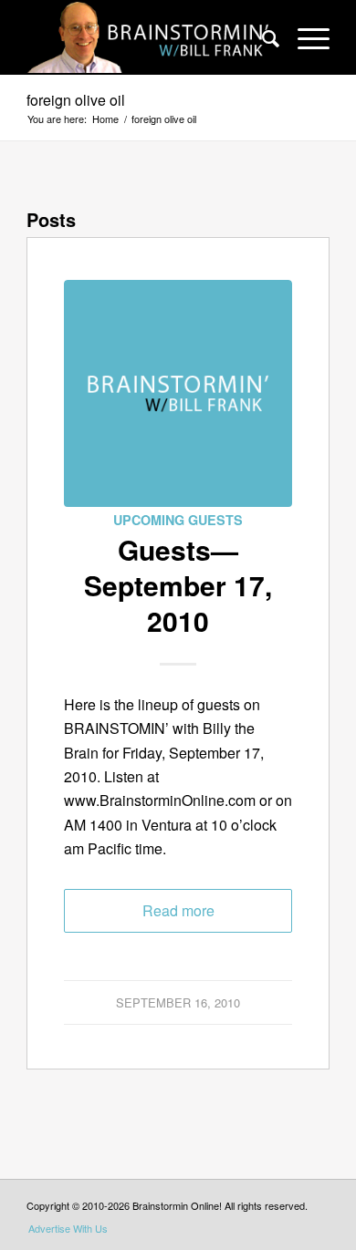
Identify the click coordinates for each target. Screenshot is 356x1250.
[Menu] (304, 37)
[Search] (261, 37)
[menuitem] (261, 37)
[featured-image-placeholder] (178, 394)
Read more (178, 910)
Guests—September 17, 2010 (178, 585)
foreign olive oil (75, 99)
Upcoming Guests (178, 520)
